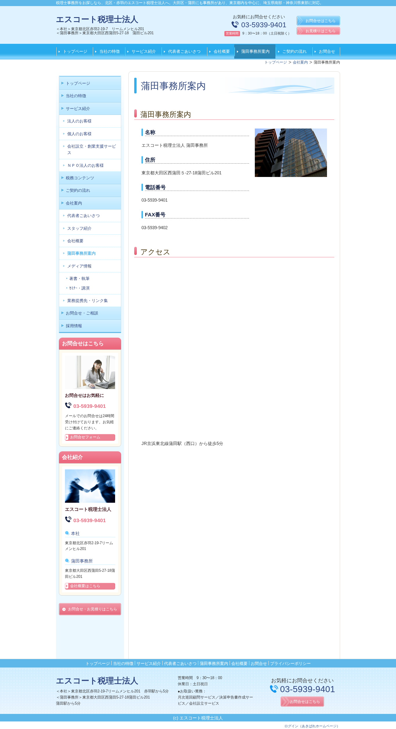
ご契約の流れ (294, 51)
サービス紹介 (144, 51)
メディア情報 (79, 266)
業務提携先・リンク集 (87, 300)
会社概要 (222, 51)
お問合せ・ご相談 (82, 313)
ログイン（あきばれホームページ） (312, 726)
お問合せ (327, 51)
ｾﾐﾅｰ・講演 (79, 288)
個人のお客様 (79, 133)
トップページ (75, 51)
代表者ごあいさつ (184, 51)
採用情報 (74, 325)
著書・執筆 (79, 278)
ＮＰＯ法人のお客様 (85, 165)
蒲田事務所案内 (255, 51)
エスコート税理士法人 (97, 19)
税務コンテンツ (80, 178)
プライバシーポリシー (290, 663)
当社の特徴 (109, 51)
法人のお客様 (79, 121)
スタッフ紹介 (79, 228)
